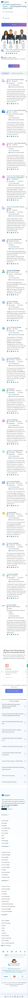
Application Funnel (5, 899)
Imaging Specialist (11, 512)
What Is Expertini (5, 920)
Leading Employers (11, 46)
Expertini (4, 915)
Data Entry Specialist (12, 420)
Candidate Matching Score (7, 904)
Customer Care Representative (15, 451)
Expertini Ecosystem (5, 923)
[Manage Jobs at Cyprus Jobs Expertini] (22, 996)
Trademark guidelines (21, 982)
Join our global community (4, 47)
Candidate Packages (5, 855)
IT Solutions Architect (12, 574)
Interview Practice (5, 865)
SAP (10, 81)
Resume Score (4, 859)
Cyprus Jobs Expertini (7, 799)
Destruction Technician (13, 543)
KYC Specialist (10, 389)
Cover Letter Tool (5, 862)
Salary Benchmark (5, 872)
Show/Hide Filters (14, 66)
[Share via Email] (14, 53)
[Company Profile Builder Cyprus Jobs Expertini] (17, 996)
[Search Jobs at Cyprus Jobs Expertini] (10, 996)
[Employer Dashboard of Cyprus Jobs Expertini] (15, 996)
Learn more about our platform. (10, 805)
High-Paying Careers (11, 48)
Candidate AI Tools (5, 852)
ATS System (4, 894)
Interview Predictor (5, 867)
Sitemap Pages (4, 840)
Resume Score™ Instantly (17, 47)
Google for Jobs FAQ (6, 938)
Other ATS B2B (4, 940)
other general (12, 83)
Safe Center (4, 825)
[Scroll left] (2, 671)
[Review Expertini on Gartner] (6, 976)
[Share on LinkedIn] (10, 53)
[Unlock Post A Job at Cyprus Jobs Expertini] (20, 996)
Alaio (10, 112)
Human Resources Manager (14, 327)
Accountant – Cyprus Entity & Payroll (16, 110)
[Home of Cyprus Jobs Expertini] (5, 996)
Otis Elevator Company (14, 241)
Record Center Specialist (13, 358)
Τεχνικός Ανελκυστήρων (13, 270)
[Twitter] (4, 807)
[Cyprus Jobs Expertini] (14, 795)
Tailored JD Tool (5, 901)
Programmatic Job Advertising (8, 906)
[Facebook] (2, 807)
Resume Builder (4, 857)
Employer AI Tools (5, 886)
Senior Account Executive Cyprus (15, 79)
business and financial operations (16, 114)
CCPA (2, 835)
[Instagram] (6, 807)
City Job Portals (4, 843)
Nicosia (15, 81)
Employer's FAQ (5, 935)
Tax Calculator (4, 875)
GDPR (2, 838)
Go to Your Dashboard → (14, 691)
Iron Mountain (12, 359)
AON (10, 210)
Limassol (11, 243)
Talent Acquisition (5, 896)
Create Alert (5, 73)
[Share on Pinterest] (12, 53)
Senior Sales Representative (14, 239)
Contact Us (3, 933)
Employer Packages (5, 889)
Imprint (3, 930)
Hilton (10, 329)
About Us (3, 925)
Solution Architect (11, 605)
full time (12, 116)
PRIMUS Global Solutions (14, 606)
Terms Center (4, 830)
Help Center (4, 823)
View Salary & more (14, 85)
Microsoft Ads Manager (6, 911)
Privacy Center (4, 833)
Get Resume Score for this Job (17, 87)
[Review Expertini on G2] (14, 976)
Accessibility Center (5, 828)
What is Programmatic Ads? (7, 943)
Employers (4, 880)
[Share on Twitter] (8, 53)
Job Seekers (5, 846)
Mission (3, 928)
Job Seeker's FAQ (5, 877)
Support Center (4, 820)
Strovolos (15, 179)
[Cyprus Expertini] (7, 2)
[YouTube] (8, 807)
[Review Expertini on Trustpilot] (22, 976)
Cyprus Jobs (12, 965)
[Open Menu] (25, 2)
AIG (9, 179)
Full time (21, 83)
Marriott (10, 303)
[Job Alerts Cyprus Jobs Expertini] (13, 996)
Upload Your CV (23, 45)
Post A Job (3, 891)
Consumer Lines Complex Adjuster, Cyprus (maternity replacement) (16, 176)
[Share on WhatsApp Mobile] (16, 53)
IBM (9, 575)
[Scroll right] (26, 671)
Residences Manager (12, 301)
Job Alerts (3, 869)
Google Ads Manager (6, 909)
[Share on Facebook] (6, 53)
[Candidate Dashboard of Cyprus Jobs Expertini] (8, 996)
